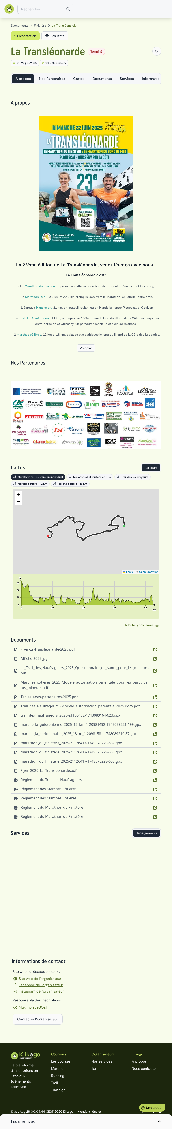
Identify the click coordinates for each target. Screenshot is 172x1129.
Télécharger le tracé (139, 625)
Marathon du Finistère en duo (92, 477)
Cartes (78, 78)
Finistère (40, 26)
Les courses (61, 1061)
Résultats (57, 36)
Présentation (26, 36)
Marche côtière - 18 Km (72, 484)
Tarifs (95, 1068)
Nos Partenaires (52, 78)
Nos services (101, 1061)
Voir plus (86, 348)
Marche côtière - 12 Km (32, 484)
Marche (57, 1068)
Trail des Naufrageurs (134, 477)
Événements (19, 26)
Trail (54, 1083)
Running (57, 1075)
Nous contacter (144, 1068)
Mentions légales (89, 1111)
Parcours (151, 468)
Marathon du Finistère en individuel (40, 477)
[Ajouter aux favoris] (156, 51)
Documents (102, 78)
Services (127, 78)
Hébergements (146, 833)
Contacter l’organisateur (37, 1019)
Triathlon (58, 1090)
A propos (23, 78)
